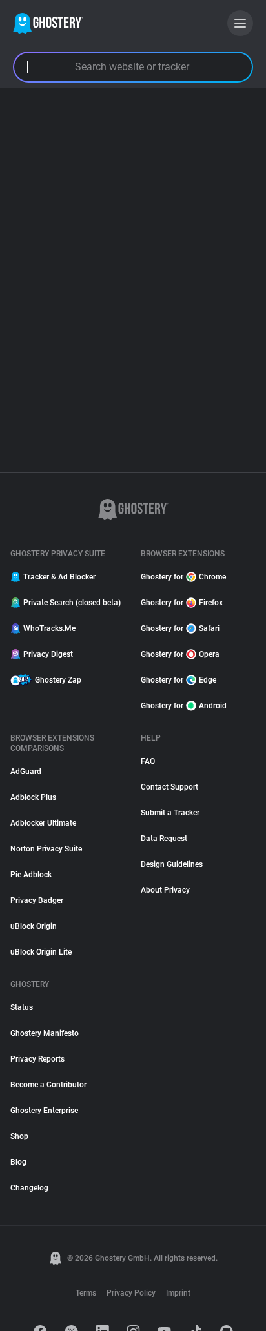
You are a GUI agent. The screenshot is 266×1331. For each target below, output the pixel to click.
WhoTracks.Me (49, 628)
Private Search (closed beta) (72, 602)
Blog (18, 1162)
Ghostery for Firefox (182, 602)
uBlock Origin (33, 926)
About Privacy (165, 890)
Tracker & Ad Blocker (59, 576)
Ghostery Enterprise (44, 1110)
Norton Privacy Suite (46, 848)
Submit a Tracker (170, 812)
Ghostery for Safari (180, 628)
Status (21, 1007)
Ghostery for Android (184, 705)
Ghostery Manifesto (44, 1033)
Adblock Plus (33, 797)
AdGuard (25, 771)
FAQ (148, 761)
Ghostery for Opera (180, 654)
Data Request (164, 838)
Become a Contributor (48, 1084)
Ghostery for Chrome (183, 576)
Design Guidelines (172, 864)
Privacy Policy (131, 1292)
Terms (86, 1292)
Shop (19, 1136)
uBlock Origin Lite (41, 952)
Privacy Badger (36, 900)
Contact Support (169, 787)
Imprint (178, 1292)
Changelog (29, 1187)
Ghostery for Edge (178, 680)
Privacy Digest (48, 654)
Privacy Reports (37, 1059)
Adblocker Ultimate (43, 823)
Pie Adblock (31, 874)
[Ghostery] (48, 23)
